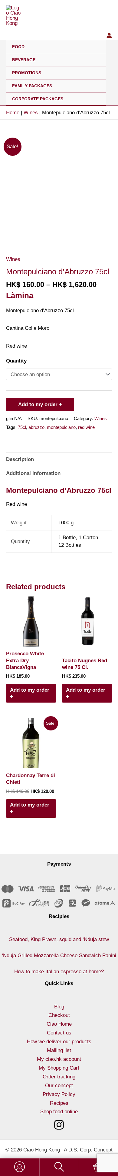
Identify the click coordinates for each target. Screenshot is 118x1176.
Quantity (16, 361)
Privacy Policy (59, 1094)
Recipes (59, 1103)
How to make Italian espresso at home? (59, 971)
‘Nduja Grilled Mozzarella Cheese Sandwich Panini (59, 955)
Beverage (23, 59)
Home (12, 112)
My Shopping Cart (59, 1068)
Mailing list (59, 1050)
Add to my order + (40, 404)
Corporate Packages (37, 98)
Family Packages (32, 85)
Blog (59, 1007)
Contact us (59, 1033)
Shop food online (59, 1111)
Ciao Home (59, 1024)
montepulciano (61, 427)
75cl (22, 427)
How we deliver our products (59, 1041)
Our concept (59, 1085)
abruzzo (36, 427)
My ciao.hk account (59, 1059)
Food (18, 46)
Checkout (59, 1015)
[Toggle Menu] (93, 48)
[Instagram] (59, 1124)
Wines (31, 112)
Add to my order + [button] (29, 693)
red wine (86, 427)
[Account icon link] (109, 35)
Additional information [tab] (33, 473)
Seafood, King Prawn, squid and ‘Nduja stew (59, 939)
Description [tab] (20, 459)
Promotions (26, 72)
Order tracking (59, 1077)
